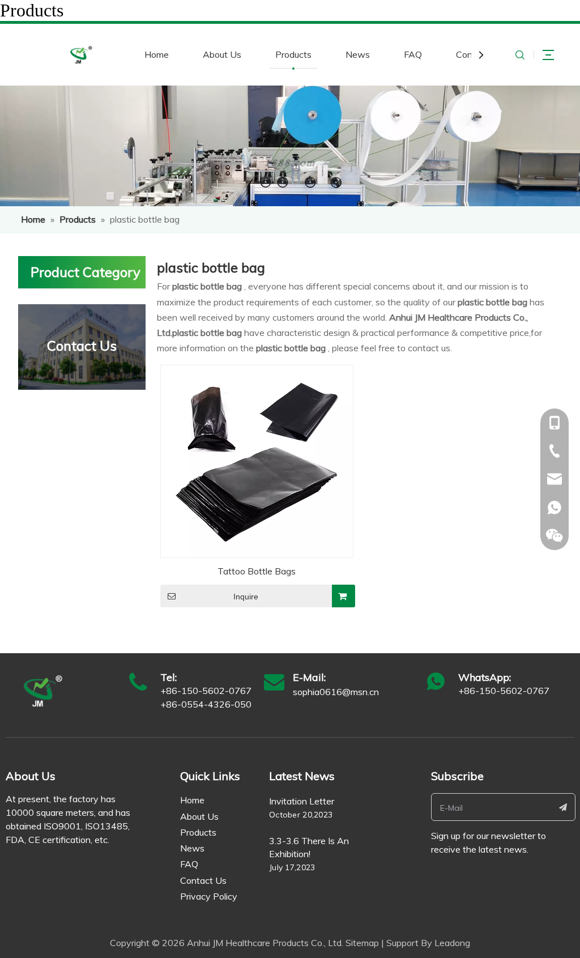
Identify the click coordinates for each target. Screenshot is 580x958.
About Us (222, 54)
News (358, 54)
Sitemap (362, 942)
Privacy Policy (208, 896)
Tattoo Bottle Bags (257, 571)
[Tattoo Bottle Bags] (257, 460)
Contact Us (203, 880)
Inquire (245, 596)
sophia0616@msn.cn (336, 691)
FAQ (413, 54)
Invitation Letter (301, 801)
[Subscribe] (563, 807)
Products (293, 54)
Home (156, 54)
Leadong (452, 942)
